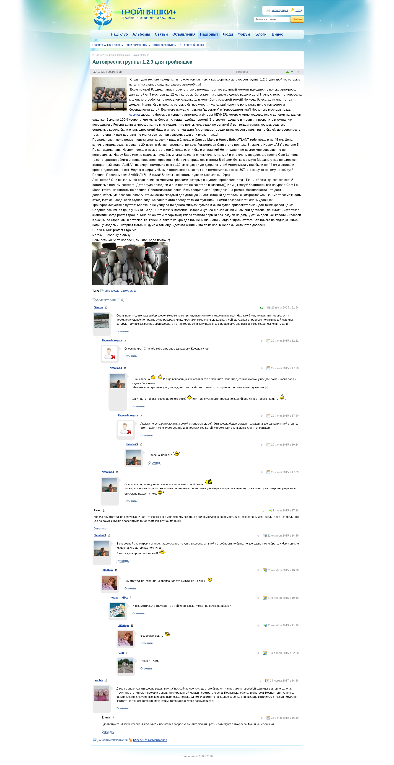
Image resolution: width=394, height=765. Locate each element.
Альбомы (141, 34)
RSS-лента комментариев (150, 740)
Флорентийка (119, 597)
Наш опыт (209, 34)
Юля (121, 652)
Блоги (261, 34)
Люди (228, 34)
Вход (299, 10)
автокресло (112, 290)
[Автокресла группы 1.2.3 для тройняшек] (109, 110)
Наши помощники (136, 45)
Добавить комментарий (112, 740)
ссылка (134, 114)
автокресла (128, 290)
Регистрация (280, 10)
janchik (98, 680)
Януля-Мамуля (140, 55)
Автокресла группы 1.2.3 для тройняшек (178, 45)
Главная (97, 45)
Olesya (98, 307)
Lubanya (107, 570)
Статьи (161, 34)
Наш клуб (119, 34)
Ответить (123, 331)
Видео (277, 34)
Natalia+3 (116, 368)
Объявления (183, 34)
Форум (244, 34)
